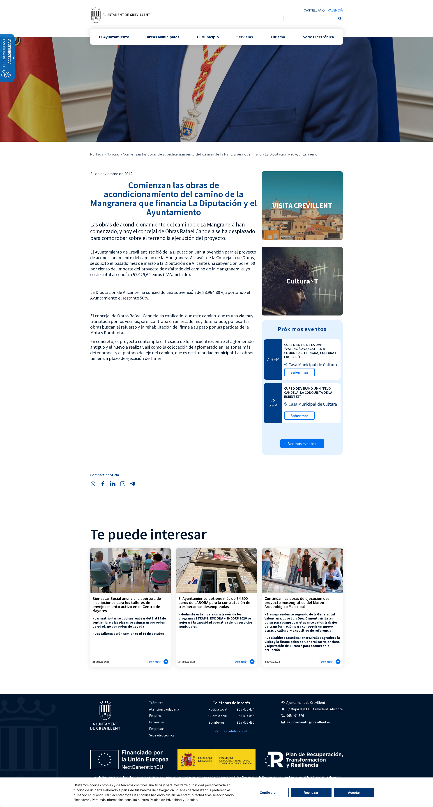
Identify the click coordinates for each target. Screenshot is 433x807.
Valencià (335, 10)
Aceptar (354, 792)
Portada (97, 154)
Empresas (156, 728)
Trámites (156, 702)
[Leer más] (166, 661)
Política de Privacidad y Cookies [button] (173, 800)
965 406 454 (245, 709)
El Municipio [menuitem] (208, 36)
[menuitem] (164, 702)
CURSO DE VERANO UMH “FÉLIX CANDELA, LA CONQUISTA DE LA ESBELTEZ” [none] (308, 392)
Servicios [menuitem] (244, 36)
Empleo (155, 715)
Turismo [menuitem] (277, 36)
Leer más (154, 661)
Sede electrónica (162, 735)
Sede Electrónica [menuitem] (318, 36)
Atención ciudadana (164, 709)
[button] (93, 484)
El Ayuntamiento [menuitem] (114, 36)
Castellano (314, 10)
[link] (120, 15)
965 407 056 (245, 715)
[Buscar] (340, 18)
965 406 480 (245, 722)
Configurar (268, 792)
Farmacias (157, 722)
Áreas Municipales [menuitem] (163, 36)
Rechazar (311, 792)
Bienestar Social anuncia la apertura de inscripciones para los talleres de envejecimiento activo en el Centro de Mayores (126, 604)
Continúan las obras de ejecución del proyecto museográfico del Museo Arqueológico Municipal (297, 602)
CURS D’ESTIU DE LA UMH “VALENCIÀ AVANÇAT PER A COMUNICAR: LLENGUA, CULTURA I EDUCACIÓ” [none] (310, 350)
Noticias (113, 154)
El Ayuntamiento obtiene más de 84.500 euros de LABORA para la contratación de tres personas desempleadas (214, 602)
